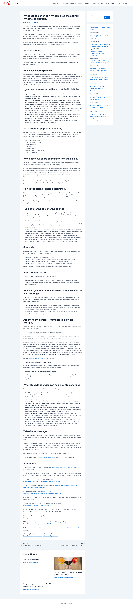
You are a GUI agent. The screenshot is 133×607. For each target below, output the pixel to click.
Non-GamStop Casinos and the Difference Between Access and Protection (99, 36)
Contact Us (125, 3)
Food (24, 562)
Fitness (55, 577)
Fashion (80, 3)
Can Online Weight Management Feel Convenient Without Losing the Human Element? (99, 70)
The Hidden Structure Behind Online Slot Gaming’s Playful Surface (98, 116)
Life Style (29, 589)
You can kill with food (31, 560)
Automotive (56, 3)
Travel (118, 3)
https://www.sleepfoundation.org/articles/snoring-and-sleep (40, 536)
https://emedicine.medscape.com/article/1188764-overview (40, 524)
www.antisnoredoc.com (36, 358)
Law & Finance (110, 3)
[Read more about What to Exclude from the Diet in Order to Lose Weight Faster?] (68, 563)
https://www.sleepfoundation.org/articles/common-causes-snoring (42, 481)
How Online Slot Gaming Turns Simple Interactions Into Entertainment (99, 107)
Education (73, 3)
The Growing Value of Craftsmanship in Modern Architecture (97, 53)
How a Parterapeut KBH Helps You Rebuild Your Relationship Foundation (100, 88)
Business (65, 3)
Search (91, 15)
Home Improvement (97, 3)
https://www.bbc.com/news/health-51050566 (36, 505)
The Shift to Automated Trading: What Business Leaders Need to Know (99, 79)
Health (87, 3)
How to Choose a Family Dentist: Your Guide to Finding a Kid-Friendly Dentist (99, 97)
